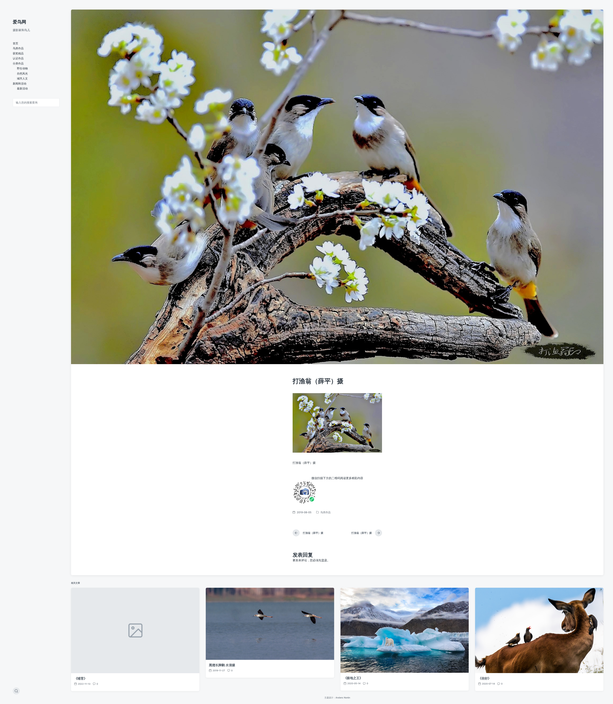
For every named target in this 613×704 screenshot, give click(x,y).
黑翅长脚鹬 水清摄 (222, 665)
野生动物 (22, 68)
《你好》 (484, 678)
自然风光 (22, 73)
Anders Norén (343, 697)
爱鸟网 (19, 22)
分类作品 (18, 63)
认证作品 (18, 58)
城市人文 (22, 78)
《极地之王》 (353, 678)
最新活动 (22, 88)
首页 (15, 43)
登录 (324, 560)
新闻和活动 (19, 83)
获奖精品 (18, 53)
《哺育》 (80, 678)
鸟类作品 (18, 48)
